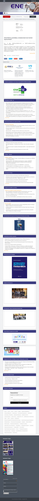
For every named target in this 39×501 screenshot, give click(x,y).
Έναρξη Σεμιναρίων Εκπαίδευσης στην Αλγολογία (12, 377)
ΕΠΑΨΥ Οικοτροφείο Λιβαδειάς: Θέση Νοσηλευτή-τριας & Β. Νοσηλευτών (16, 240)
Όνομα (4, 482)
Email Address (10, 479)
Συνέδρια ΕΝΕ (16, 427)
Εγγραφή (19, 402)
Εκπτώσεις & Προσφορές (9, 124)
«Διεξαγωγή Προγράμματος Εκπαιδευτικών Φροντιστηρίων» (13, 383)
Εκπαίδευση (17, 418)
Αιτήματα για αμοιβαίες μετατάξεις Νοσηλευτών (13, 190)
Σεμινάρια (31, 425)
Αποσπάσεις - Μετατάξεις (15, 55)
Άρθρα (19, 411)
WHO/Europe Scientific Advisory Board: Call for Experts (14, 142)
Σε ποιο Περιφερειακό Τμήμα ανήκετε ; (9, 489)
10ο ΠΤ (16, 411)
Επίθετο (4, 486)
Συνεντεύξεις (22, 427)
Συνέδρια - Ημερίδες (8, 157)
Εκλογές (12, 418)
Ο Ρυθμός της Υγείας (23, 423)
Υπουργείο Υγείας (7, 430)
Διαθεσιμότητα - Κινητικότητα (28, 416)
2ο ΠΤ (6, 411)
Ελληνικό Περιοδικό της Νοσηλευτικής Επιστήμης (12, 420)
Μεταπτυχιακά (7, 423)
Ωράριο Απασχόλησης (8, 432)
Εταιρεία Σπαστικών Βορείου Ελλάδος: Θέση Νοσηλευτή (13, 244)
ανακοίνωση (15, 432)
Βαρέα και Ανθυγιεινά (17, 414)
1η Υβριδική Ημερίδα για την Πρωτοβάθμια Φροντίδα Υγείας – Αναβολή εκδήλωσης (18, 166)
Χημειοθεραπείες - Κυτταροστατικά (21, 430)
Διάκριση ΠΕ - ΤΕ (20, 416)
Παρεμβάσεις (18, 425)
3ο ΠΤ (9, 411)
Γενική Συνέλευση (7, 416)
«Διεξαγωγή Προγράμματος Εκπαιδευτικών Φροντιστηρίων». (14, 380)
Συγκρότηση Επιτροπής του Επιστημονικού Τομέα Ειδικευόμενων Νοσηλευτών (17, 175)
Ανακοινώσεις (9, 55)
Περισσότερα (7, 117)
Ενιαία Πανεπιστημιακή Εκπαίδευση (27, 420)
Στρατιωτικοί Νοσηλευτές (8, 427)
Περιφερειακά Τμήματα (25, 425)
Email (34, 41)
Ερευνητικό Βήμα (8, 203)
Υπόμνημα (13, 430)
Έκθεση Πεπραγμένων (25, 411)
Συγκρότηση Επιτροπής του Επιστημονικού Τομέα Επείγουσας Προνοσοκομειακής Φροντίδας (19, 182)
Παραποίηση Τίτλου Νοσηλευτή (10, 425)
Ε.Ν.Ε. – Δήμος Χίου (8, 369)
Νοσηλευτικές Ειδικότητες (14, 423)
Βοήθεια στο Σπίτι (25, 414)
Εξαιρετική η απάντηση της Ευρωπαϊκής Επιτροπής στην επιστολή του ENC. (17, 149)
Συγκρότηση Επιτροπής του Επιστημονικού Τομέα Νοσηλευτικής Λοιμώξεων (17, 179)
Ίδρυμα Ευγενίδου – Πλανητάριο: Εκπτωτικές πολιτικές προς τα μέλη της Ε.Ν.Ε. (18, 130)
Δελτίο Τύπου (14, 416)
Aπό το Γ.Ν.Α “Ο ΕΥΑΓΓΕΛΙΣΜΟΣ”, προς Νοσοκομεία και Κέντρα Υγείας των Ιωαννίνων (19, 196)
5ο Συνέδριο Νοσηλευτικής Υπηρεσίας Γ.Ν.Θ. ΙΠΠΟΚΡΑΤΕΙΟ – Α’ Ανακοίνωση (17, 164)
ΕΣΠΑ (9, 418)
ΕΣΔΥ (5, 418)
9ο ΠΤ (12, 411)
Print (31, 41)
